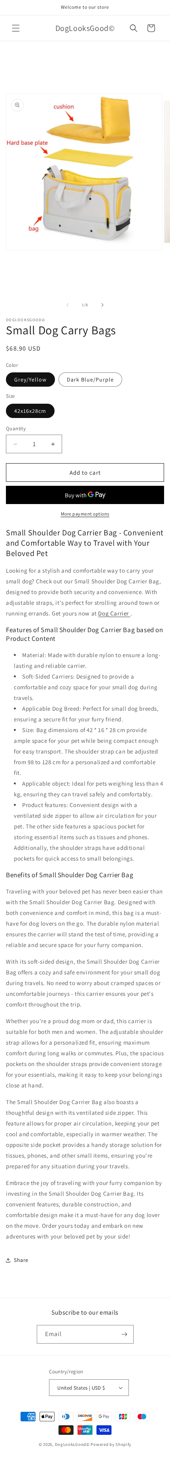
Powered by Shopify (111, 1444)
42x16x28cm (30, 410)
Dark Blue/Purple (90, 379)
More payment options (85, 514)
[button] (16, 28)
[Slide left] (67, 305)
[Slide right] (102, 305)
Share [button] (21, 1259)
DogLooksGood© (72, 1444)
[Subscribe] (124, 1334)
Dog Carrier (114, 613)
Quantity (16, 428)
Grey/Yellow (30, 379)
